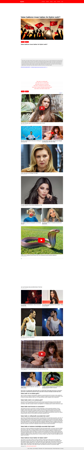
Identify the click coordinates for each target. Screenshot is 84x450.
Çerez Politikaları (35, 448)
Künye (29, 448)
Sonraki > (26, 91)
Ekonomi (58, 1)
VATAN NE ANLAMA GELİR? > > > (26, 67)
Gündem (47, 1)
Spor (62, 1)
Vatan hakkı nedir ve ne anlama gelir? (42, 82)
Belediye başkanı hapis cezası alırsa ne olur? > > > (39, 67)
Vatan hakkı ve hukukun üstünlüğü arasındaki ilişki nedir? (42, 87)
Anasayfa (43, 1)
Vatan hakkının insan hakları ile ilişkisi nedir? (42, 88)
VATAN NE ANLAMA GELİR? (31, 446)
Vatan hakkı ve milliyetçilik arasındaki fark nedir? (42, 85)
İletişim (31, 448)
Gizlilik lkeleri (40, 448)
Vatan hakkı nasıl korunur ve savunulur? (42, 84)
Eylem (22, 1)
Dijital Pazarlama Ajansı (48, 448)
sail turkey (61, 448)
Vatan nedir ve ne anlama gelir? (42, 81)
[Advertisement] (42, 10)
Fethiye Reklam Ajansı (56, 448)
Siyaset (51, 1)
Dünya (55, 1)
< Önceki (22, 91)
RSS (44, 448)
